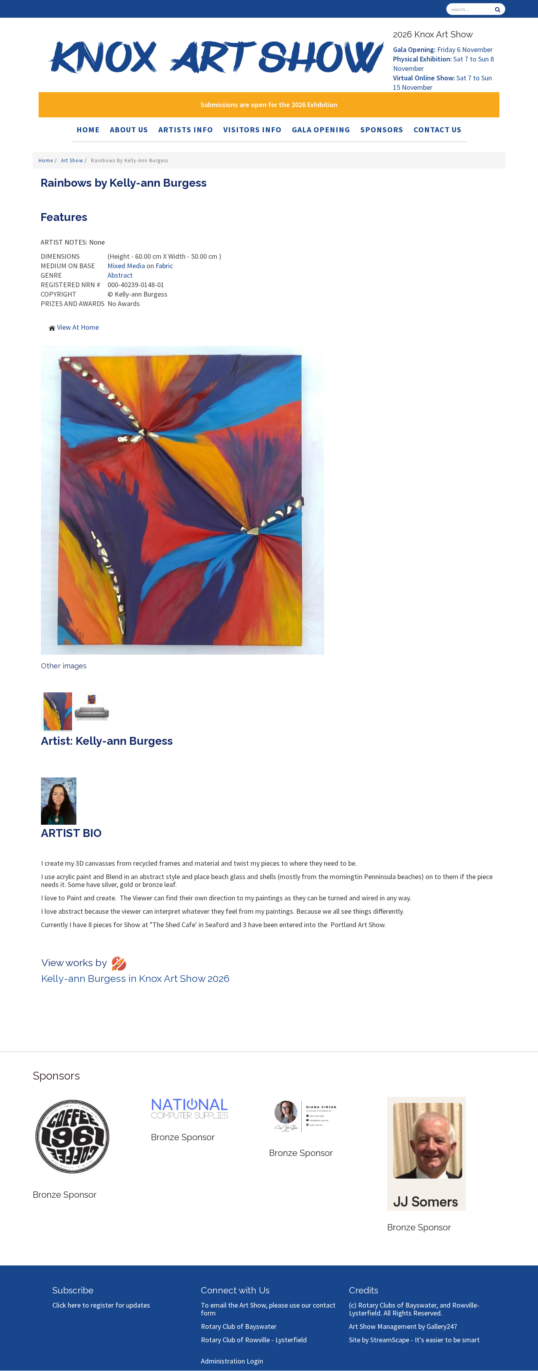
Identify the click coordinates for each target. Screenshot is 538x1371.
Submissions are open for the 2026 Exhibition (269, 104)
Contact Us (438, 129)
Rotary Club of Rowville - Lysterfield (254, 1339)
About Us (129, 129)
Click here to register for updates (101, 1305)
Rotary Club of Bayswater (238, 1326)
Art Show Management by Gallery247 (403, 1326)
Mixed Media (126, 265)
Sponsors (381, 129)
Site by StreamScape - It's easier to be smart (414, 1339)
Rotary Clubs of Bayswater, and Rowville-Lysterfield (414, 1309)
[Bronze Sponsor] (126, 1126)
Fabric (164, 265)
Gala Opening (321, 129)
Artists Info (185, 129)
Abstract (120, 275)
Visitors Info (252, 129)
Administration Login (232, 1360)
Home (88, 129)
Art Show (73, 160)
